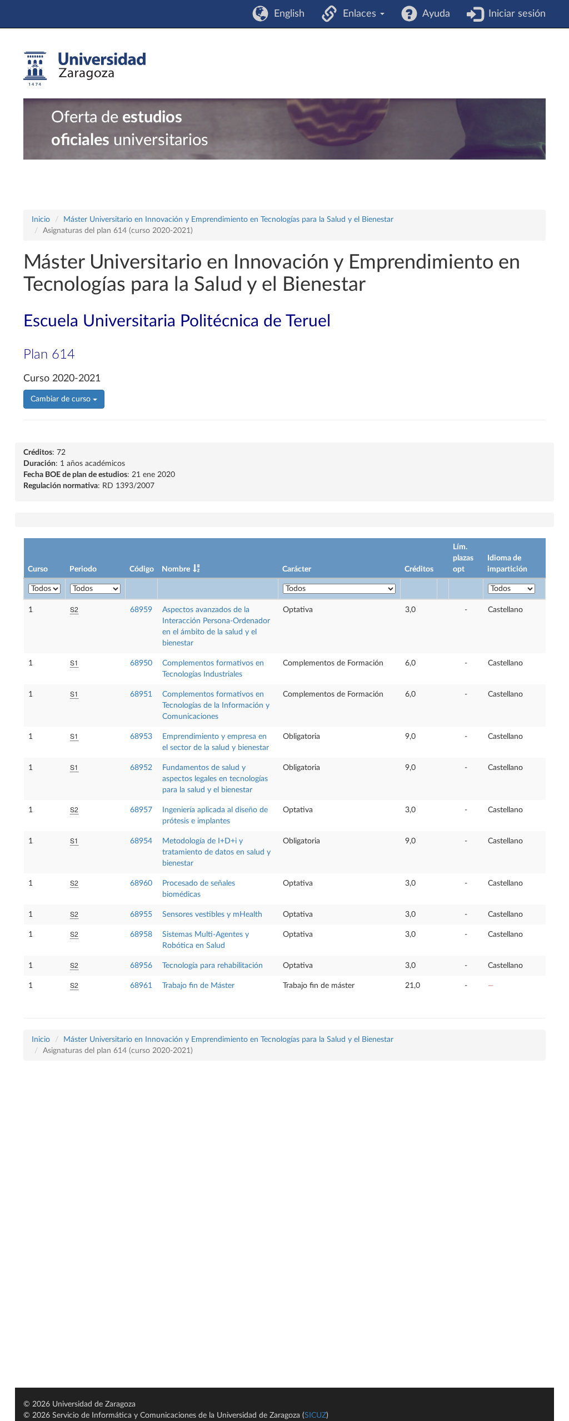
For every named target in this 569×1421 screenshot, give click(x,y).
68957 (141, 810)
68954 (141, 841)
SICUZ (315, 1415)
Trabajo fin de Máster (198, 986)
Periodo (83, 569)
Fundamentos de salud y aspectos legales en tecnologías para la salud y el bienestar (215, 779)
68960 (141, 883)
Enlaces (358, 14)
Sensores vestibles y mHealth (212, 914)
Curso (38, 569)
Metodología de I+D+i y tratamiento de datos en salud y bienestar (216, 852)
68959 (141, 610)
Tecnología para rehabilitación (212, 966)
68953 (141, 737)
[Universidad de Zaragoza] (84, 69)
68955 (141, 914)
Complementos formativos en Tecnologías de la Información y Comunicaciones (215, 705)
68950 (141, 663)
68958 (141, 934)
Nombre (176, 569)
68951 (141, 694)
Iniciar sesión (514, 14)
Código (141, 569)
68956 (141, 966)
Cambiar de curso (62, 399)
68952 (141, 768)
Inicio (41, 219)
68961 (141, 986)
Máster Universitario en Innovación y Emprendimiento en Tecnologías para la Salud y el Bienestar (228, 219)
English (286, 14)
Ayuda (433, 14)
